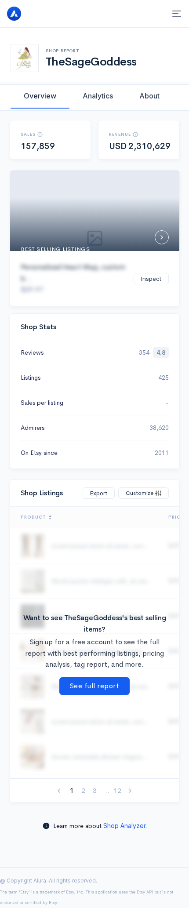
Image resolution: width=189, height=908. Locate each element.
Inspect (151, 278)
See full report (95, 685)
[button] (40, 134)
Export (98, 493)
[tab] (40, 96)
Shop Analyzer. (125, 825)
